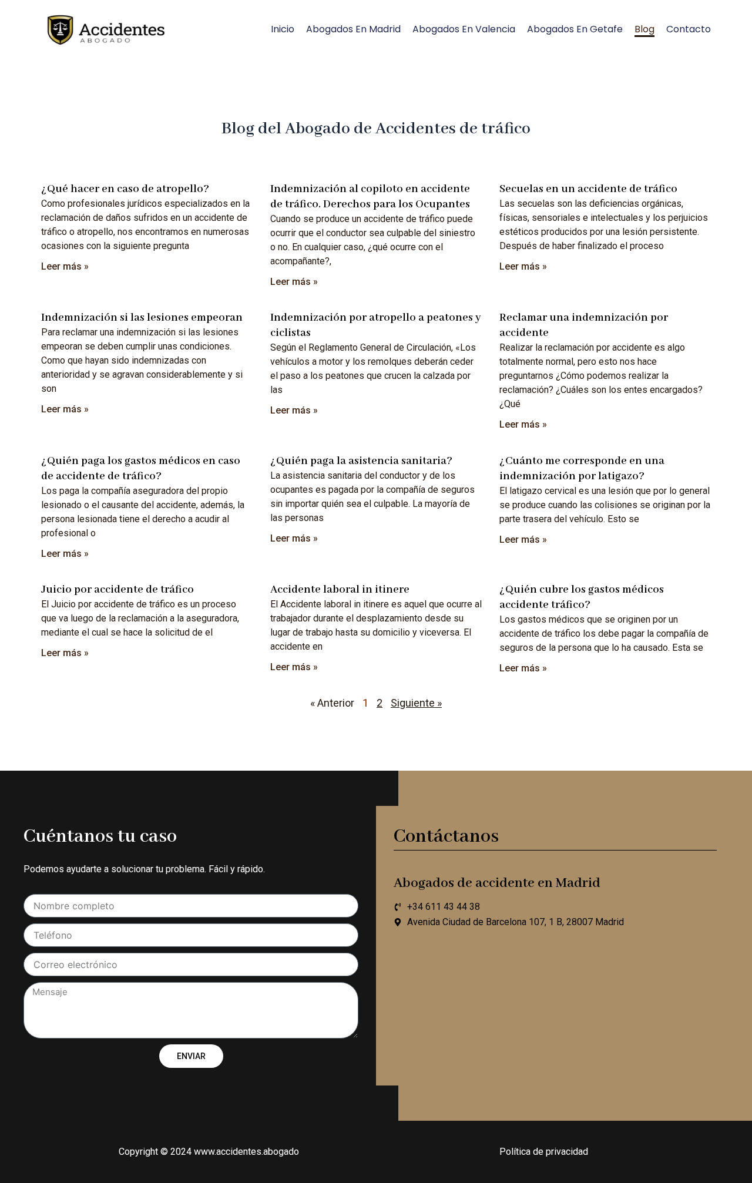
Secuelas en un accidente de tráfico (588, 189)
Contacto (688, 29)
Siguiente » (416, 703)
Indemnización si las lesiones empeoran (142, 318)
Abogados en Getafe (575, 29)
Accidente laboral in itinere (339, 590)
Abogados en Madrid (353, 29)
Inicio (282, 29)
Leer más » (65, 266)
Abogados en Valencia (463, 29)
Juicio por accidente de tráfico (117, 590)
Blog (644, 29)
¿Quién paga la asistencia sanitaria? (361, 461)
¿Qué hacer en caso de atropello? (125, 189)
